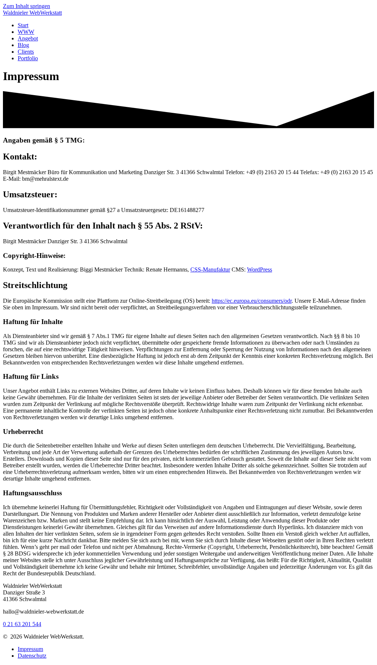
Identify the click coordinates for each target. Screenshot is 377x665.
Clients (26, 51)
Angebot (28, 38)
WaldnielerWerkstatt (32, 13)
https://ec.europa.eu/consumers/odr (252, 301)
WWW (26, 32)
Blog (23, 45)
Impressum (30, 649)
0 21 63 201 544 (22, 624)
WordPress (259, 269)
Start (23, 25)
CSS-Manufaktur (210, 269)
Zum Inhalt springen (26, 6)
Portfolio (28, 58)
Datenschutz (32, 656)
